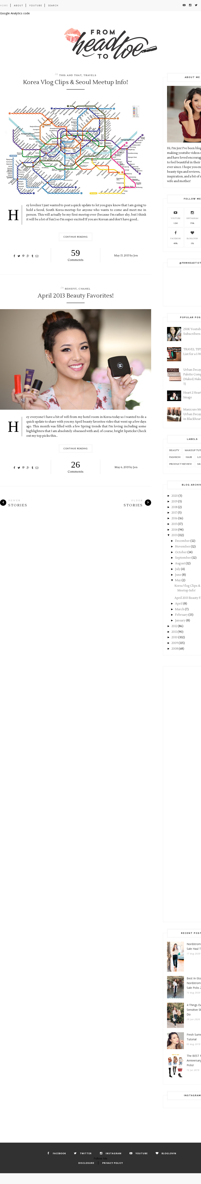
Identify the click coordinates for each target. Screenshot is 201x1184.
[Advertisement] (184, 738)
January (180, 620)
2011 (174, 632)
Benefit (71, 288)
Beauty (174, 450)
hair (189, 457)
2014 (174, 530)
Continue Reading (75, 236)
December (182, 541)
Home (4, 5)
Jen (135, 255)
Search (53, 5)
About (18, 5)
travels (89, 75)
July (177, 569)
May (178, 580)
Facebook (175, 238)
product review (180, 464)
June (178, 575)
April (179, 604)
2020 (175, 496)
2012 (174, 626)
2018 (174, 507)
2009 (175, 643)
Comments (75, 255)
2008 (175, 649)
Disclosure (86, 1162)
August (180, 563)
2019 (174, 501)
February (181, 615)
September (183, 558)
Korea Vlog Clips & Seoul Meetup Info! (75, 82)
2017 (174, 513)
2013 (174, 535)
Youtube (35, 5)
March (179, 609)
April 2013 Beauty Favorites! (76, 295)
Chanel (84, 288)
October (181, 552)
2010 (175, 637)
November (182, 546)
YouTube (175, 218)
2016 (174, 518)
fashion (174, 457)
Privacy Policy (112, 1162)
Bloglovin (192, 238)
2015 (174, 524)
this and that (70, 75)
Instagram (192, 218)
